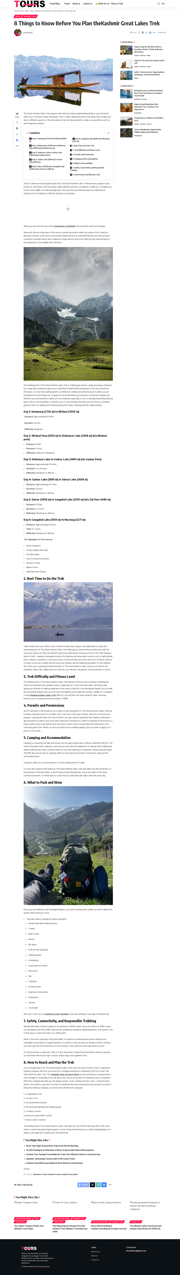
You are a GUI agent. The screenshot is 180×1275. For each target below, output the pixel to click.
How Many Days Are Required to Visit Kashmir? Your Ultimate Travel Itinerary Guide (70, 1229)
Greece (149, 124)
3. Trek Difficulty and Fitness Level (86, 150)
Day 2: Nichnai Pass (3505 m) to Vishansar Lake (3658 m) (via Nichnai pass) (47, 146)
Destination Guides (23, 1218)
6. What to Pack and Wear (82, 163)
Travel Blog (20, 1222)
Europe (142, 124)
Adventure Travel (40, 1174)
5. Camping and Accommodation (85, 159)
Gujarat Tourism (139, 55)
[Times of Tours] (30, 3)
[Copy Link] (146, 32)
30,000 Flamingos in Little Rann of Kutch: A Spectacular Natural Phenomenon (60, 1150)
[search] (158, 4)
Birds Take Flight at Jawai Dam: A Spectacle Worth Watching (52, 1146)
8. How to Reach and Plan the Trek (86, 175)
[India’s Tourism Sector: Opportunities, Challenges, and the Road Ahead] (126, 75)
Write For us (95, 1252)
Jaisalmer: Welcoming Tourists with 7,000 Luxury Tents (50, 1159)
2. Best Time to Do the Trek (83, 146)
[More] (154, 32)
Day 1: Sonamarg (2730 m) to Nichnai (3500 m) (47, 140)
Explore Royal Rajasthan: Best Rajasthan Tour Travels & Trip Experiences (146, 106)
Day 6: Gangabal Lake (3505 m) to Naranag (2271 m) (90, 140)
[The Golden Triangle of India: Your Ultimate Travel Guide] (32, 1212)
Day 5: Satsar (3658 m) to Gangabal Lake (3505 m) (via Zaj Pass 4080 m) (47, 167)
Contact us (95, 1260)
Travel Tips (135, 1222)
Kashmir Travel (54, 1174)
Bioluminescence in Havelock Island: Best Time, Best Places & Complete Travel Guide (148, 93)
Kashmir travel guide (69, 1174)
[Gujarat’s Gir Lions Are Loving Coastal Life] (126, 63)
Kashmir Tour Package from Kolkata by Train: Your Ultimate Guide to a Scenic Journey (63, 1154)
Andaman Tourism (140, 99)
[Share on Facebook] (139, 32)
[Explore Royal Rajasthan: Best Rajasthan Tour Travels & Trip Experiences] (126, 107)
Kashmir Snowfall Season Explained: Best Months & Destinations (54, 1163)
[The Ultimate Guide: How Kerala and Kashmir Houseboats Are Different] (148, 1212)
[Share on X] (142, 32)
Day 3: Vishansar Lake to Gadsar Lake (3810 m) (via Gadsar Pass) (45, 153)
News (149, 55)
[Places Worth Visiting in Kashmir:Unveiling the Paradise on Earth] (109, 1212)
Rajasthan (137, 113)
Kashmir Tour (30, 16)
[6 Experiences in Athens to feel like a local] (126, 121)
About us (94, 1256)
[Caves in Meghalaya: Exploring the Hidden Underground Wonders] (126, 132)
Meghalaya (138, 136)
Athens (136, 124)
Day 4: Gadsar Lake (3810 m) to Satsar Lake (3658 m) (45, 160)
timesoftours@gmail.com (136, 1251)
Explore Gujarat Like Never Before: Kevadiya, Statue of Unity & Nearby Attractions (148, 49)
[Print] (150, 32)
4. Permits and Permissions (83, 154)
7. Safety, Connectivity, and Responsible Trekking (87, 169)
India (18, 16)
